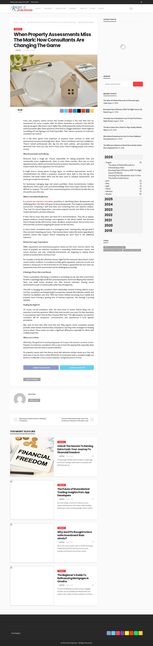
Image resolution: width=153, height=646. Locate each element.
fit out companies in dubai (113, 250)
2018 (108, 230)
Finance (72, 8)
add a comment (32, 379)
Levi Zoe (18, 50)
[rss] (141, 2)
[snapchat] (132, 2)
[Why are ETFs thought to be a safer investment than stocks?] (32, 543)
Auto (38, 8)
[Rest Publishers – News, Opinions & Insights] (21, 8)
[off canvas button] (131, 8)
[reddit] (135, 2)
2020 (109, 225)
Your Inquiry (35, 2)
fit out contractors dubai (132, 250)
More (101, 8)
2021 (108, 220)
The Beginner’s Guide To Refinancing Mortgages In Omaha (73, 578)
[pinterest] (125, 2)
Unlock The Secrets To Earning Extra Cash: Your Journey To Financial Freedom (75, 449)
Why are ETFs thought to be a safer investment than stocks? (74, 535)
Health (83, 8)
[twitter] (122, 2)
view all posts (34, 400)
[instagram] (129, 2)
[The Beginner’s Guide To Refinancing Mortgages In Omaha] (32, 586)
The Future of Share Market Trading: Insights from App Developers (73, 492)
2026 (109, 157)
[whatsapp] (138, 2)
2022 (108, 215)
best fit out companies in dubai (114, 247)
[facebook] (119, 2)
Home (92, 8)
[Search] (139, 8)
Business (48, 8)
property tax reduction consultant (39, 201)
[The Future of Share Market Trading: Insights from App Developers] (32, 500)
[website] (43, 400)
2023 (109, 209)
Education (61, 8)
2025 (109, 199)
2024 (109, 204)
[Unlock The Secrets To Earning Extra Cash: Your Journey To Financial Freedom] (32, 457)
